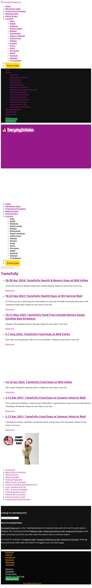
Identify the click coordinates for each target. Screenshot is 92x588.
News (7, 117)
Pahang (13, 41)
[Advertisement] (46, 151)
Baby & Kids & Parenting (18, 77)
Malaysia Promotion (74, 531)
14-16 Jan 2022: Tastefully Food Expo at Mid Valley (38, 382)
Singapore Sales (29, 539)
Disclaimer (9, 571)
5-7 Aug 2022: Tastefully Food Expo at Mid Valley (37, 334)
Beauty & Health (16, 82)
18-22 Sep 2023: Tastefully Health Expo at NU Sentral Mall (43, 296)
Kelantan (14, 26)
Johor (12, 21)
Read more (9, 290)
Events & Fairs (11, 16)
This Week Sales (11, 112)
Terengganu (15, 60)
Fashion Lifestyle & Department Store (23, 90)
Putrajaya (14, 50)
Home (8, 6)
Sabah (12, 53)
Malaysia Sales (12, 14)
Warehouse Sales (13, 9)
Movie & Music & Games (18, 102)
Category (8, 72)
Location (9, 18)
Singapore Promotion (70, 539)
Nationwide (15, 33)
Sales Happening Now (13, 109)
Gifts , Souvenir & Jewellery (19, 95)
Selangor (14, 58)
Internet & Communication (19, 99)
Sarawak (14, 55)
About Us (9, 569)
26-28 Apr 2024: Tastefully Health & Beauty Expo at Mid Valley (46, 280)
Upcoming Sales (11, 114)
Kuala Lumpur (16, 28)
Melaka (13, 31)
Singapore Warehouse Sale (48, 539)
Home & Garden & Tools (18, 97)
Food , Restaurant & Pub (18, 92)
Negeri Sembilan (17, 36)
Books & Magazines (17, 85)
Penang (13, 43)
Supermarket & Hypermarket (20, 107)
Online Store (15, 38)
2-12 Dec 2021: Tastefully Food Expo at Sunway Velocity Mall (45, 397)
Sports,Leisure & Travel (18, 104)
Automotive (14, 75)
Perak (12, 46)
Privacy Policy (11, 574)
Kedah (12, 23)
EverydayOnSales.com (10, 528)
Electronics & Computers (19, 87)
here (62, 542)
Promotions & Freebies (15, 11)
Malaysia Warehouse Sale (54, 531)
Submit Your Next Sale (14, 576)
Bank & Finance (15, 80)
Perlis (12, 48)
